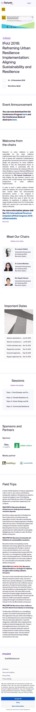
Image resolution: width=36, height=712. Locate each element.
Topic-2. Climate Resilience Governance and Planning (18, 398)
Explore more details (17, 385)
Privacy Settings (6, 679)
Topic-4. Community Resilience (17, 406)
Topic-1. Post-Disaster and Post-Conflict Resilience (18, 392)
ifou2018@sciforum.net (12, 658)
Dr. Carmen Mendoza (22, 263)
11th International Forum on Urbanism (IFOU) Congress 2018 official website (17, 216)
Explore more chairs (17, 241)
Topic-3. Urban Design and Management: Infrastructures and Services (18, 401)
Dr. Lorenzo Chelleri (21, 249)
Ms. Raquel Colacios (21, 278)
